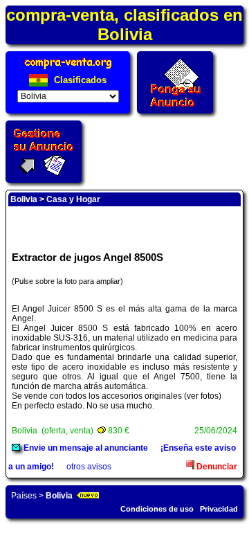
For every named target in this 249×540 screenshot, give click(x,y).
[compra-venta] (68, 69)
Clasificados (79, 80)
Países (24, 496)
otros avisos (88, 466)
